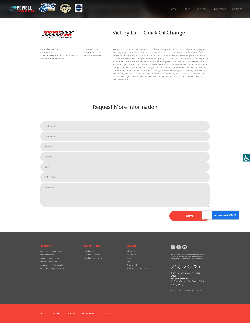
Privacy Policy (177, 284)
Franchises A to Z (91, 251)
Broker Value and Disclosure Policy (187, 281)
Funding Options (47, 254)
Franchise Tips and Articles (138, 268)
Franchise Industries (92, 254)
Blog (129, 261)
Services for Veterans (49, 261)
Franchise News (133, 265)
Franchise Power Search (93, 258)
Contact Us (131, 254)
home (43, 313)
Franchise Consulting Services (52, 251)
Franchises (219, 9)
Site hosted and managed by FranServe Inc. (188, 290)
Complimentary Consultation (52, 265)
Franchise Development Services (53, 268)
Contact (237, 9)
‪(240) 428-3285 (185, 266)
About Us (131, 251)
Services (201, 9)
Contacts (106, 313)
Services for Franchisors (50, 258)
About (186, 9)
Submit (190, 216)
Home (173, 9)
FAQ (129, 258)
